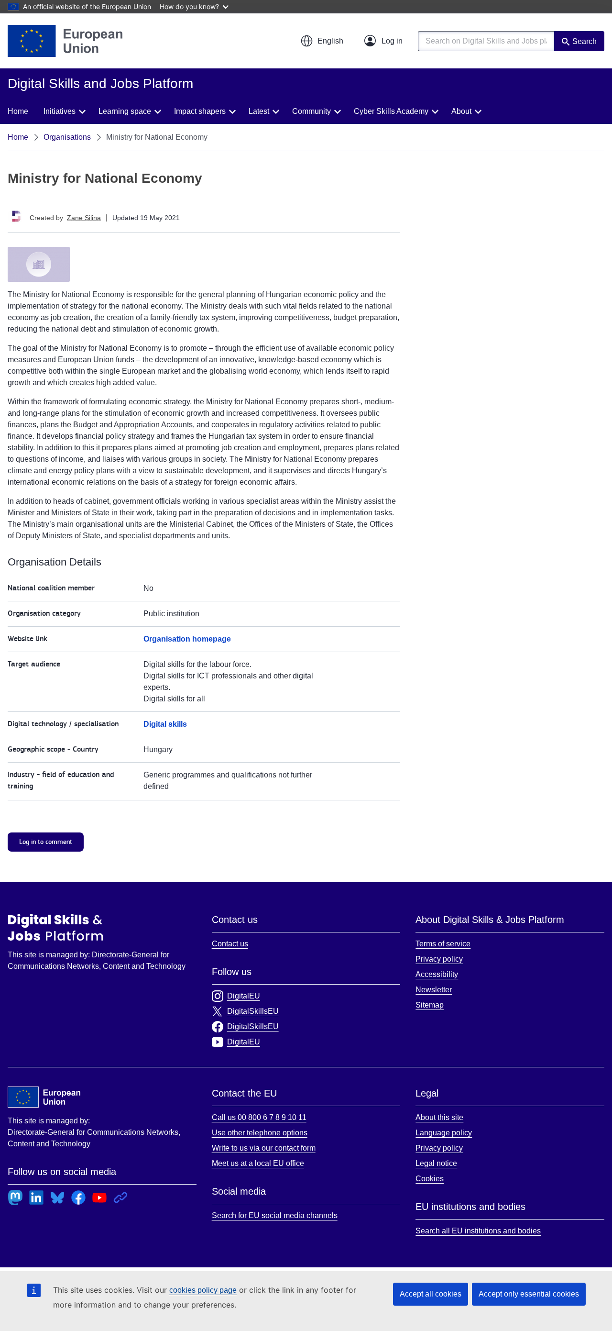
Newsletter (433, 990)
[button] (322, 41)
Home (18, 111)
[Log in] (383, 41)
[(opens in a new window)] (65, 41)
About (461, 111)
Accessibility (436, 974)
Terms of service (442, 944)
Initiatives (60, 111)
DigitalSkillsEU (253, 1011)
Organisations (67, 137)
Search (584, 41)
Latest (259, 111)
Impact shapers (200, 111)
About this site (439, 1117)
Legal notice (436, 1163)
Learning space (124, 111)
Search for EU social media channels (275, 1215)
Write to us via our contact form (264, 1148)
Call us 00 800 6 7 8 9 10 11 (259, 1117)
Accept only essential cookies (529, 1294)
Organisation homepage (187, 639)
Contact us (230, 944)
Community (311, 111)
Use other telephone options (259, 1133)
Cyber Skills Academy (391, 111)
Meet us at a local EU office (258, 1163)
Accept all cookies (430, 1294)
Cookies (429, 1179)
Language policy (443, 1133)
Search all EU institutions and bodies (478, 1231)
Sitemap (429, 1005)
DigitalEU (243, 996)
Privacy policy (439, 959)
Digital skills (165, 724)
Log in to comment (45, 842)
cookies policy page (203, 1290)
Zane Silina (84, 218)
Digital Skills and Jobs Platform (55, 927)
